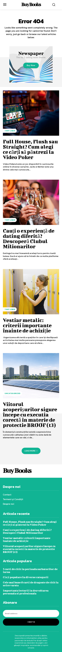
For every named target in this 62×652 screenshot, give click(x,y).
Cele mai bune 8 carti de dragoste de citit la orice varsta (30, 584)
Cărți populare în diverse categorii (25, 577)
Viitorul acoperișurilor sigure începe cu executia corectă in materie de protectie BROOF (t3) (30, 414)
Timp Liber (10, 130)
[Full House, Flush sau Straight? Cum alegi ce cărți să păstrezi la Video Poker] (31, 113)
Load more (30, 450)
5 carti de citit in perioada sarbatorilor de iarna (30, 570)
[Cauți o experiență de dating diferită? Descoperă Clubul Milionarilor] (31, 202)
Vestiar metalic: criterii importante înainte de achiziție (27, 325)
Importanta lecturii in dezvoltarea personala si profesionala (25, 592)
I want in (31, 622)
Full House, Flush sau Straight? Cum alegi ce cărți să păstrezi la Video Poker (30, 149)
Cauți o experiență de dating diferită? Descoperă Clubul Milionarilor (28, 238)
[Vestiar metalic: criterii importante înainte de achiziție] (31, 291)
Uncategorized (12, 393)
